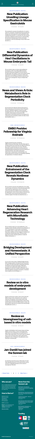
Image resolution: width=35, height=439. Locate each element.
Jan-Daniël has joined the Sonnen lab (17, 351)
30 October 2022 (21, 182)
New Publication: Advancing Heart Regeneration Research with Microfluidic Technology (17, 212)
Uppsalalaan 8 (4, 398)
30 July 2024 (21, 26)
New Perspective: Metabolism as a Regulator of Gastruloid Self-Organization (24, 407)
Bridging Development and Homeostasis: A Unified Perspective (17, 250)
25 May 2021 (21, 292)
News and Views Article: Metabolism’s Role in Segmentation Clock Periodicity (17, 95)
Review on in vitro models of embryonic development (17, 285)
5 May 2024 (21, 64)
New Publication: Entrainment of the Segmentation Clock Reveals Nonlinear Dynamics (17, 172)
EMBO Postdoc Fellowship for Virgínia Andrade (17, 131)
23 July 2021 (21, 257)
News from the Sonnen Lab (15, 10)
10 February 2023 (21, 103)
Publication (23, 10)
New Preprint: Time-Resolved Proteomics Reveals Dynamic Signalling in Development (25, 388)
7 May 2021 (21, 356)
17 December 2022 (21, 138)
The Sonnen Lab (8, 436)
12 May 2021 (21, 325)
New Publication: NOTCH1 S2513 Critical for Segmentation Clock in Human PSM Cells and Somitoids (25, 402)
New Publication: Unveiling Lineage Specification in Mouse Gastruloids (17, 18)
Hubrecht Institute (5, 397)
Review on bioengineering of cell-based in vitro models (17, 319)
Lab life (11, 346)
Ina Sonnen (15, 26)
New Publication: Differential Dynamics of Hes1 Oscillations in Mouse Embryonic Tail (17, 56)
